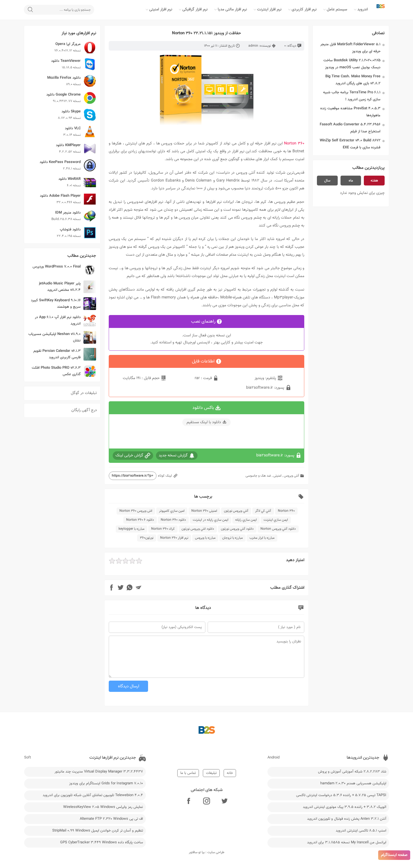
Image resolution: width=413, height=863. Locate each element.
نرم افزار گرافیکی (195, 9)
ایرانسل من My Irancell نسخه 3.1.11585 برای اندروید (346, 842)
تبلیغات (211, 773)
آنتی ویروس (291, 475)
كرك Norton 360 (163, 528)
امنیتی (277, 475)
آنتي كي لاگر (263, 510)
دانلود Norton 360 (173, 519)
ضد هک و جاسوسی (258, 475)
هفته (374, 181)
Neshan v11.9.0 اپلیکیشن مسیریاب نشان (54, 337)
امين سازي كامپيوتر (172, 510)
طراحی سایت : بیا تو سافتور (206, 852)
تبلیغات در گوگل (84, 393)
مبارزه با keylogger (131, 528)
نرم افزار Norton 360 (174, 537)
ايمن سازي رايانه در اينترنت (210, 519)
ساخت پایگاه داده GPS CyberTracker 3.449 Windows (101, 842)
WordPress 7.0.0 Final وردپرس (57, 266)
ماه (351, 181)
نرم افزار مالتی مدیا (232, 9)
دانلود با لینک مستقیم (204, 422)
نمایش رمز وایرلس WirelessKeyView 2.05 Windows (103, 807)
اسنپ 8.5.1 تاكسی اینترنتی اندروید (361, 830)
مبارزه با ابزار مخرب (261, 537)
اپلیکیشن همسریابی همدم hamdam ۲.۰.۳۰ (353, 783)
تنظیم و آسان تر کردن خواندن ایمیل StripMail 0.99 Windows (97, 830)
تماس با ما (188, 773)
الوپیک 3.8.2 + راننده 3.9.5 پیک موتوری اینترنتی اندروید (344, 807)
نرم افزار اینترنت (269, 9)
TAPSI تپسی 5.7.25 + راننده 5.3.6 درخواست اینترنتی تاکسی (341, 795)
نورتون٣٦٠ (146, 537)
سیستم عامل (337, 9)
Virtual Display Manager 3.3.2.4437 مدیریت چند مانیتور (99, 771)
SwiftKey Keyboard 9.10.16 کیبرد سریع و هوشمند (56, 304)
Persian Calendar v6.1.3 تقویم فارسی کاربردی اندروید (57, 354)
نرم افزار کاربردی (304, 9)
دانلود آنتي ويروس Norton (278, 528)
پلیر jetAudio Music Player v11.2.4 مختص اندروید (60, 287)
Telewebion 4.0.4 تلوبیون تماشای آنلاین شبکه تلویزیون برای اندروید (93, 795)
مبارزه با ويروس (205, 537)
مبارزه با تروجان (232, 537)
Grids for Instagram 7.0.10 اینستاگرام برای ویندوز (106, 783)
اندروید (362, 9)
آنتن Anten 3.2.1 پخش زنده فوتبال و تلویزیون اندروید (346, 819)
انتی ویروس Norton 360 (135, 510)
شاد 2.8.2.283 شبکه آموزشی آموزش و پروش (352, 771)
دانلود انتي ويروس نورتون (197, 528)
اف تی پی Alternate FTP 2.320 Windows (111, 819)
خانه (230, 773)
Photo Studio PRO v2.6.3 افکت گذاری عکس (56, 371)
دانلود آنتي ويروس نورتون (237, 528)
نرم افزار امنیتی (160, 9)
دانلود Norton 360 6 (140, 519)
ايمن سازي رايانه (246, 519)
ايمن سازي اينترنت (276, 519)
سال (327, 181)
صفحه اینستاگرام (394, 855)
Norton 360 (286, 510)
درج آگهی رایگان (84, 410)
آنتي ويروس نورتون (236, 510)
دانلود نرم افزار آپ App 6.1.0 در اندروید (58, 320)
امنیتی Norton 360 (204, 510)
